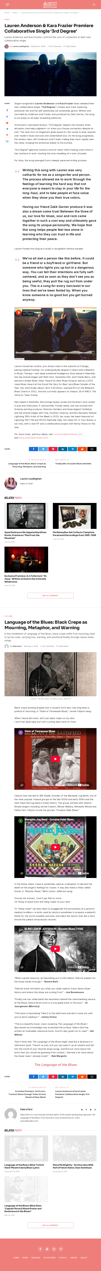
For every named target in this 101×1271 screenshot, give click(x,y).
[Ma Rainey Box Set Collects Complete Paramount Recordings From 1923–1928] (75, 516)
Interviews (50, 1258)
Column (8, 616)
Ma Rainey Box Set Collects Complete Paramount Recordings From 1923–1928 (74, 534)
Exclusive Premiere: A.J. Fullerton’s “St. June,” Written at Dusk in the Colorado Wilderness (25, 579)
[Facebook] (7, 110)
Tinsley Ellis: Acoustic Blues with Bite (73, 463)
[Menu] (7, 5)
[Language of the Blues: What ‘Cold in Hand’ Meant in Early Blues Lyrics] (26, 1148)
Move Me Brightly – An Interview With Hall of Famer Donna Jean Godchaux (73, 1166)
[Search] (93, 5)
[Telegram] (7, 128)
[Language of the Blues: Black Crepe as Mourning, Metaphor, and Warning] (50, 674)
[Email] (7, 141)
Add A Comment (50, 595)
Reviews (36, 1258)
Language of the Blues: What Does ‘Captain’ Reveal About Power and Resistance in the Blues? (23, 1208)
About (84, 1258)
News (7, 19)
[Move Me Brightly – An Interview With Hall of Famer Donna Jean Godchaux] (75, 1148)
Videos (73, 1258)
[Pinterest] (7, 135)
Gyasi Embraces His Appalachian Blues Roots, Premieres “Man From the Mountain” (25, 535)
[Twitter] (7, 116)
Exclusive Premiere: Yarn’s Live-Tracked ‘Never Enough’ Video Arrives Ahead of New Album (27, 1094)
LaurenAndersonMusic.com (67, 434)
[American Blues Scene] (50, 4)
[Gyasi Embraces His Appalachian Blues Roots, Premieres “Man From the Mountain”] (26, 516)
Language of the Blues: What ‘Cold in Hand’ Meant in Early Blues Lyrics (24, 1166)
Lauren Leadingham (21, 46)
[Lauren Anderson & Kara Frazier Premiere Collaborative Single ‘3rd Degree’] (50, 74)
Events (63, 1258)
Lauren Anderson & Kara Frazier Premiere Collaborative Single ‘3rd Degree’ (72, 1094)
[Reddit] (7, 122)
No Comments (56, 46)
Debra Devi (17, 646)
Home (16, 1258)
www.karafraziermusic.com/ (33, 437)
